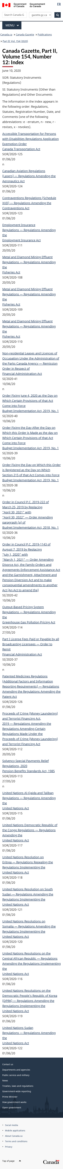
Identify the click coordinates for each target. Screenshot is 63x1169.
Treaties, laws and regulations (17, 1085)
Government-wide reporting (16, 1091)
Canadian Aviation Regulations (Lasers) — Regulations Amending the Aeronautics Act (29, 176)
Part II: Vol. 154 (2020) (15, 41)
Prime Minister (9, 1096)
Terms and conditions (16, 1141)
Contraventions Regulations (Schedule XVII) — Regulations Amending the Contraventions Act (29, 203)
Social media (11, 1125)
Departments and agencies (16, 1069)
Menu (10, 25)
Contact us (7, 1064)
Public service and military (15, 1075)
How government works (14, 1102)
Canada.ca (6, 34)
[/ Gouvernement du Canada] (23, 5)
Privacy (8, 1146)
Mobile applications (15, 1130)
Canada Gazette (25, 34)
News (5, 1080)
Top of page (8, 1160)
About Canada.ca (13, 1135)
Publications (45, 34)
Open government (11, 1107)
